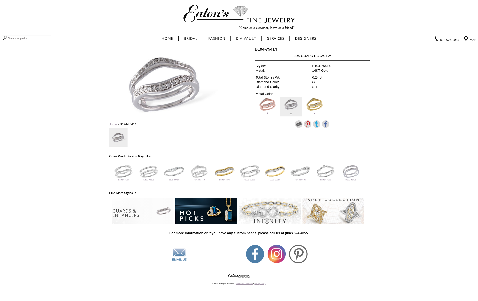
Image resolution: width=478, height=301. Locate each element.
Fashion (216, 38)
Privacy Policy (260, 284)
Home (167, 38)
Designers (305, 38)
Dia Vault (246, 38)
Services (276, 38)
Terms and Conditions (244, 284)
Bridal (191, 38)
